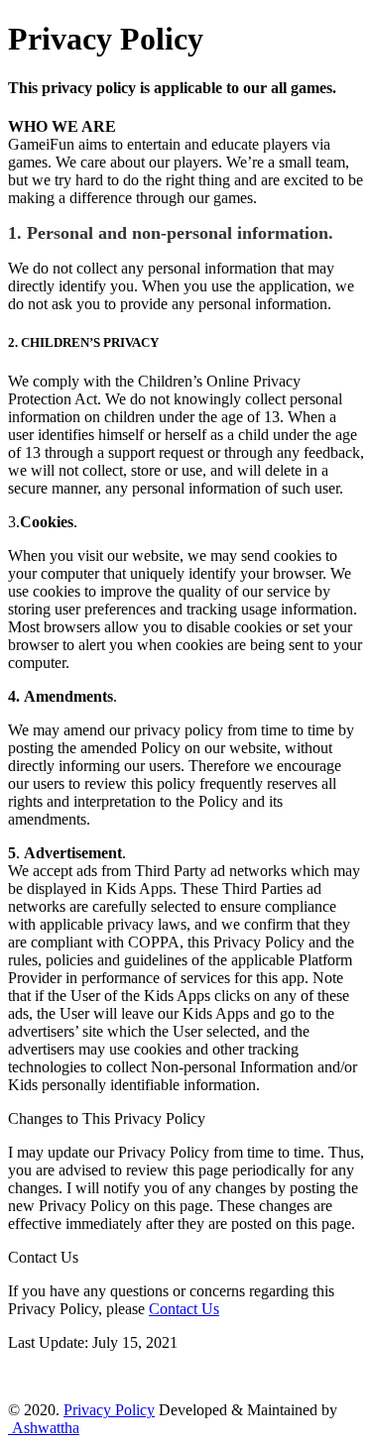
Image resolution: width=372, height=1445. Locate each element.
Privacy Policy (109, 1409)
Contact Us (184, 1308)
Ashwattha (43, 1427)
